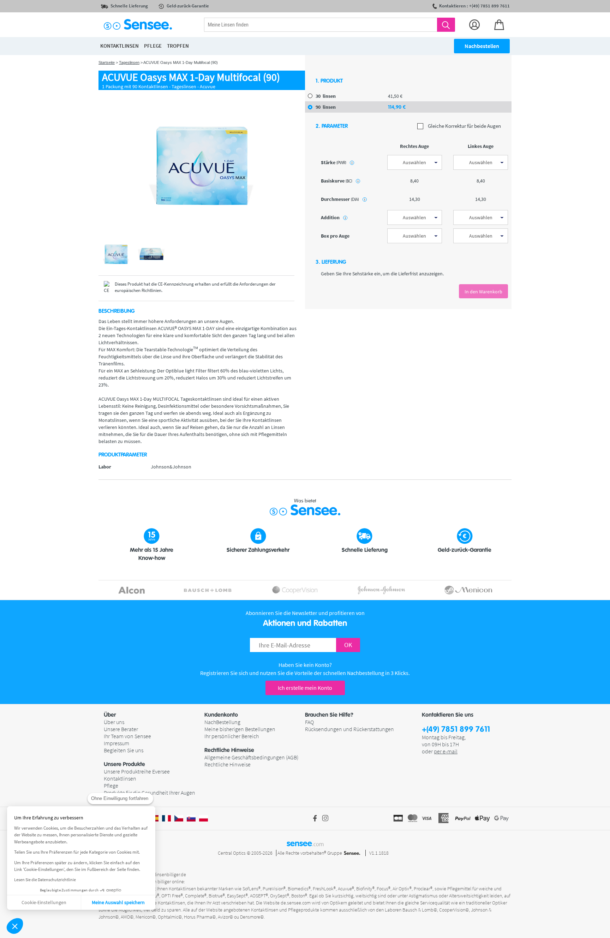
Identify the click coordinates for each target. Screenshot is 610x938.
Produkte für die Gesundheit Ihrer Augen (149, 792)
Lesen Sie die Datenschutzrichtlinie (45, 879)
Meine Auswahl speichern (118, 902)
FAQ (309, 721)
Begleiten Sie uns (123, 750)
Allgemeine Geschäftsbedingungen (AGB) (251, 757)
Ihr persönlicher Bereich (231, 736)
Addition (333, 217)
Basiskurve (339, 181)
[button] (14, 926)
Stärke (336, 162)
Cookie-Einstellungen (44, 902)
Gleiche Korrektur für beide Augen (464, 126)
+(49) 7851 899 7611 (456, 729)
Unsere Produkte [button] (124, 764)
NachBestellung (222, 721)
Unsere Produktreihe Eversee (137, 771)
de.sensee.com (296, 903)
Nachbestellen (482, 45)
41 (395, 96)
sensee (305, 843)
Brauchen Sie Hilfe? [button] (329, 714)
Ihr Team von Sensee (127, 736)
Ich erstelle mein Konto (305, 687)
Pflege (111, 785)
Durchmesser (343, 199)
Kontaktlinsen (120, 778)
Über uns (114, 721)
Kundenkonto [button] (221, 714)
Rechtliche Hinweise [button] (229, 750)
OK (348, 645)
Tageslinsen (129, 62)
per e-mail (446, 751)
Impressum (116, 743)
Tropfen (178, 45)
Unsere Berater (121, 729)
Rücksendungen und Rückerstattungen (349, 729)
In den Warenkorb (483, 291)
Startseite (106, 62)
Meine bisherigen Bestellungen (239, 729)
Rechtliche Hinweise (227, 764)
